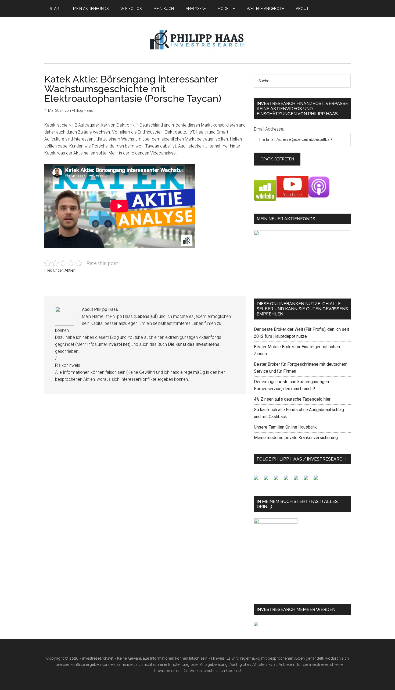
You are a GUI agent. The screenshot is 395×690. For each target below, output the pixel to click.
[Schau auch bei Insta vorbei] (308, 480)
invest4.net (118, 344)
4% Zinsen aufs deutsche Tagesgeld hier (292, 399)
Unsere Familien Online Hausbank (285, 427)
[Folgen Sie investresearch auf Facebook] (258, 480)
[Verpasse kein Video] (298, 480)
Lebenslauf (145, 316)
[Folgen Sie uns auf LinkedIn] (278, 480)
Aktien (70, 270)
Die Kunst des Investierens (193, 344)
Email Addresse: (269, 129)
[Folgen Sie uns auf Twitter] (268, 480)
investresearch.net (197, 40)
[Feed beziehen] (288, 480)
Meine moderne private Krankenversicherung (296, 437)
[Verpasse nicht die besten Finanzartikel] (318, 480)
